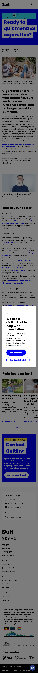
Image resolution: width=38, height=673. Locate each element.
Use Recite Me (16, 352)
